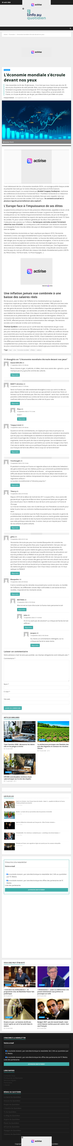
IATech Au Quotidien (11, 1127)
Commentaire (9, 658)
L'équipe (7, 1085)
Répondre (15, 375)
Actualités (8, 739)
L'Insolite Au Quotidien (12, 1108)
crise (14, 350)
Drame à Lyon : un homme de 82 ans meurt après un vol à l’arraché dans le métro (20, 1009)
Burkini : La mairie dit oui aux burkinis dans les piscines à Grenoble (34, 812)
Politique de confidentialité (13, 1078)
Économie (7, 70)
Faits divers (9, 1017)
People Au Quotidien (11, 1104)
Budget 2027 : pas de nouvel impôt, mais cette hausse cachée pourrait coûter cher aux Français (53, 1009)
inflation (32, 350)
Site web (7, 699)
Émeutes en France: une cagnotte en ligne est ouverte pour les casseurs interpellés (38, 843)
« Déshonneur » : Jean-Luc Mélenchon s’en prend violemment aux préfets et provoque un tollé (53, 976)
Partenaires (8, 1083)
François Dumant (9, 97)
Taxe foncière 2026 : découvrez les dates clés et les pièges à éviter (20, 731)
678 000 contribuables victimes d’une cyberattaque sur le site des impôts (20, 764)
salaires (39, 350)
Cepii (10, 350)
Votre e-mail (10, 866)
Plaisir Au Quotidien (11, 1123)
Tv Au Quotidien (10, 1112)
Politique (8, 985)
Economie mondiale (23, 350)
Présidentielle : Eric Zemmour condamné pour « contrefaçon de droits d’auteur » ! (38, 833)
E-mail (7, 691)
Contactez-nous (9, 1076)
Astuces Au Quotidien (12, 1101)
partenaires (16, 885)
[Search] (70, 28)
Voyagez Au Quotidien (12, 1130)
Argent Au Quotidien (12, 1119)
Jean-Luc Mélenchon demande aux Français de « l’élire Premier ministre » (35, 822)
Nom (6, 684)
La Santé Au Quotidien (12, 1097)
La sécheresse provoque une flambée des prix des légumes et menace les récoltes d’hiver (53, 746)
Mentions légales (10, 1080)
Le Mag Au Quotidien (12, 1116)
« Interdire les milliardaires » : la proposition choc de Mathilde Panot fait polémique (20, 976)
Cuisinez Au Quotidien (12, 1134)
